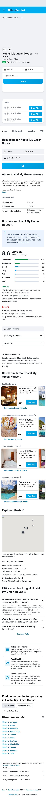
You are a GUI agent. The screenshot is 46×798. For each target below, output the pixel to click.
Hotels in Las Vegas (10, 722)
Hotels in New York (9, 741)
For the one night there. (14, 313)
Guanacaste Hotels (32, 790)
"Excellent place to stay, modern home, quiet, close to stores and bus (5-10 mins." (21, 291)
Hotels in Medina (8, 738)
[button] (3, 10)
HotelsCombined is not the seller (16, 771)
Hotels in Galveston (10, 750)
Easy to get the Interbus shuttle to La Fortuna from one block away (21, 300)
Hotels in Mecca (8, 725)
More (4, 192)
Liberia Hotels (13, 794)
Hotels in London (9, 747)
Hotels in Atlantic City (10, 744)
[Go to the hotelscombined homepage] (16, 10)
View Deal (31, 402)
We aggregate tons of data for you (16, 775)
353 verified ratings (22, 62)
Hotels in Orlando (9, 734)
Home (3, 790)
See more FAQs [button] (23, 634)
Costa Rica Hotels (13, 790)
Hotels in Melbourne (10, 728)
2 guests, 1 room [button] (10, 75)
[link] (15, 408)
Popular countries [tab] (24, 706)
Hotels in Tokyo (8, 753)
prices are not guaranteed (11, 765)
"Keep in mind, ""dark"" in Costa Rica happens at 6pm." (23, 318)
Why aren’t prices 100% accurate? (16, 779)
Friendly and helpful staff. (15, 295)
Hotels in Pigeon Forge (11, 731)
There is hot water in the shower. (17, 310)
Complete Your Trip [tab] (10, 711)
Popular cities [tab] (8, 706)
